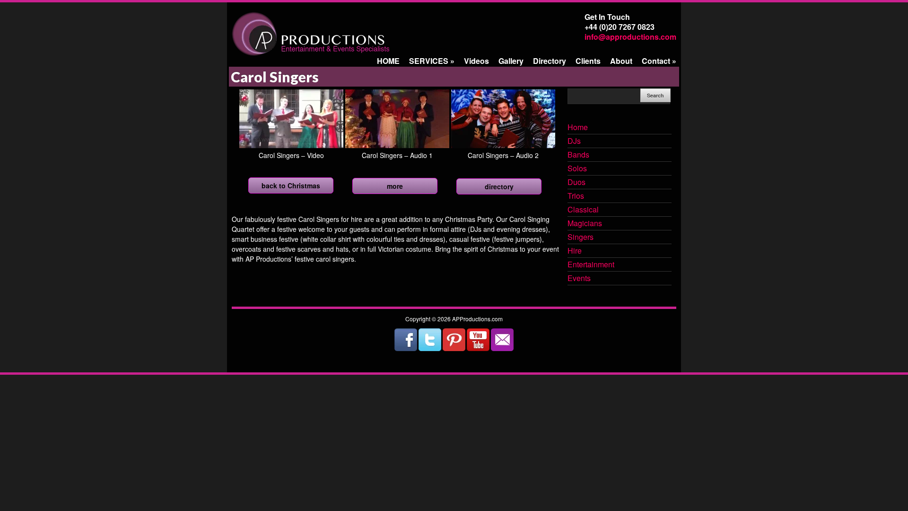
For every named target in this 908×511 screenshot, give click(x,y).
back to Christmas (291, 185)
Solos (577, 169)
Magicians (585, 224)
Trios (576, 196)
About (621, 60)
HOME (388, 60)
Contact (659, 60)
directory (499, 186)
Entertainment (591, 265)
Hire (575, 251)
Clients (588, 60)
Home (578, 127)
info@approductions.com (630, 36)
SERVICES (431, 60)
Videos (476, 60)
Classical (583, 210)
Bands (578, 155)
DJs (574, 141)
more (395, 186)
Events (579, 278)
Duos (576, 182)
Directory (549, 60)
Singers (581, 237)
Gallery (511, 60)
